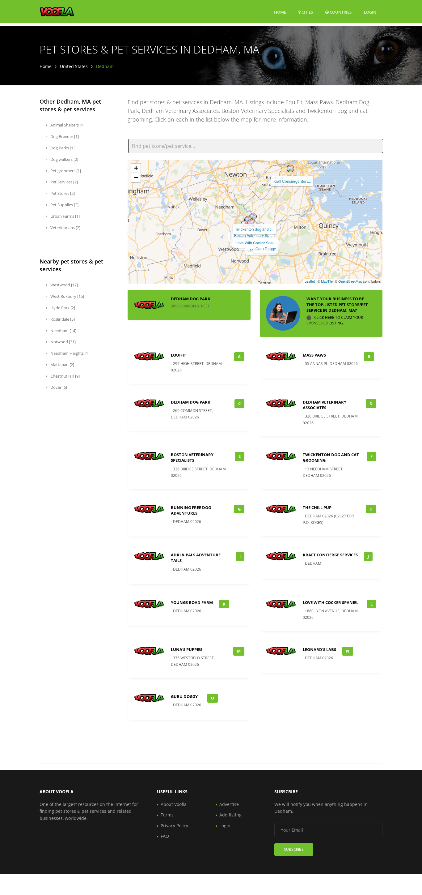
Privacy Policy (174, 826)
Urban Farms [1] (64, 216)
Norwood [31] (62, 342)
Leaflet (310, 281)
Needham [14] (62, 330)
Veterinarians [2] (64, 227)
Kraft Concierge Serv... (292, 181)
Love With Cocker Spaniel (330, 602)
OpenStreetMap (350, 281)
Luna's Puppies (186, 649)
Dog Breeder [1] (64, 136)
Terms (167, 815)
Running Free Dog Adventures (191, 510)
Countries (340, 12)
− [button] (136, 177)
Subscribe (294, 849)
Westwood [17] (63, 285)
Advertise (229, 804)
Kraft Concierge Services (330, 555)
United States (74, 66)
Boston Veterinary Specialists (192, 457)
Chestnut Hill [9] (64, 376)
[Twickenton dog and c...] (253, 216)
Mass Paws (314, 355)
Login (370, 12)
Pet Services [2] (63, 182)
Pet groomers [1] (65, 170)
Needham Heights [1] (69, 353)
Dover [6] (58, 387)
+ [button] (136, 168)
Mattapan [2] (61, 364)
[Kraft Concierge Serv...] (290, 168)
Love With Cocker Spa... (255, 242)
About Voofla (174, 804)
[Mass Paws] (248, 219)
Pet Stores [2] (62, 193)
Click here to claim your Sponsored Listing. (334, 320)
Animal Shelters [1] (66, 125)
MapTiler (327, 281)
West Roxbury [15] (66, 296)
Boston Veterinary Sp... (253, 235)
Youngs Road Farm (192, 602)
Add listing (230, 815)
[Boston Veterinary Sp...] (251, 222)
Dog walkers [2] (63, 159)
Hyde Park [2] (62, 307)
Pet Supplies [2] (63, 205)
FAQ (165, 836)
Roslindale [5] (62, 319)
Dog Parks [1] (61, 148)
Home (280, 12)
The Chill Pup (317, 507)
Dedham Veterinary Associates (324, 404)
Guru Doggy (265, 248)
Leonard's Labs (319, 649)
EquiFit (178, 355)
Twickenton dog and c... (254, 229)
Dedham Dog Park (190, 299)
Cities (307, 12)
